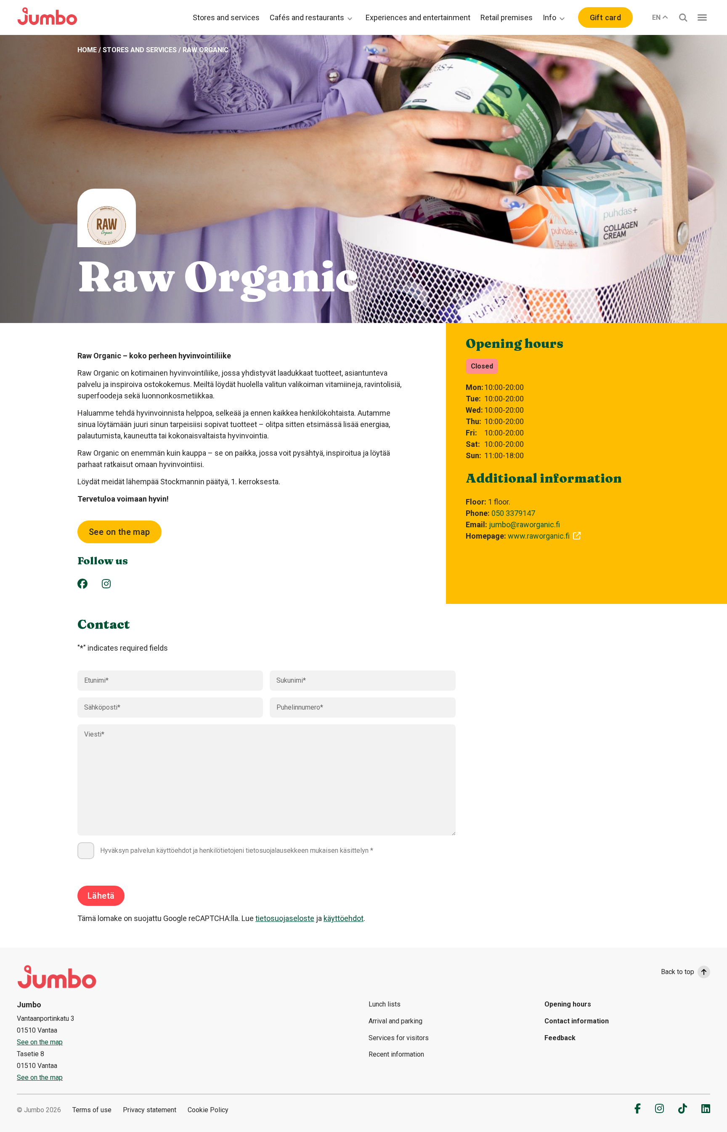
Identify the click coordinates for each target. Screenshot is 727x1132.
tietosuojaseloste (284, 918)
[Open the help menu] (702, 17)
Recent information (396, 1054)
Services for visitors (399, 1038)
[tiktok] (682, 1108)
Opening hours (567, 1004)
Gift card (605, 17)
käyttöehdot (344, 918)
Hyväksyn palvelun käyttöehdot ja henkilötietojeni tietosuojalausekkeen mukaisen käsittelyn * (236, 850)
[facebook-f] (637, 1108)
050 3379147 (513, 513)
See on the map (119, 532)
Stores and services (226, 17)
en (656, 17)
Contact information (576, 1021)
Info (549, 17)
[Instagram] (106, 584)
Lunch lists (385, 1004)
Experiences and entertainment (418, 17)
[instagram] (659, 1108)
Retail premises (506, 17)
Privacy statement (149, 1110)
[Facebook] (82, 584)
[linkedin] (705, 1108)
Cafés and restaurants (307, 17)
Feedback (560, 1038)
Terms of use (91, 1110)
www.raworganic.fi (539, 535)
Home (87, 50)
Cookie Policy (208, 1110)
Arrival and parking (395, 1021)
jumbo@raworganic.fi (524, 524)
